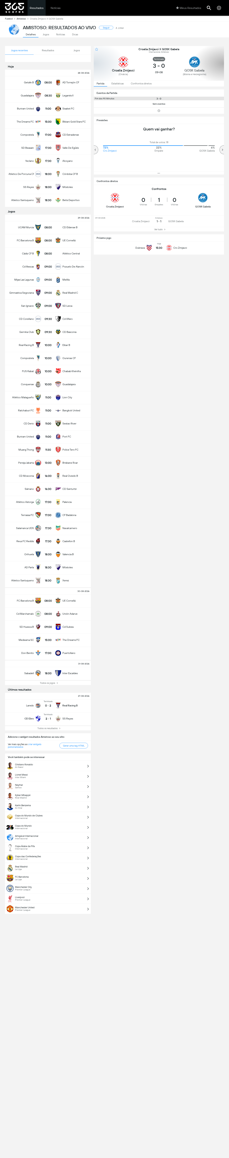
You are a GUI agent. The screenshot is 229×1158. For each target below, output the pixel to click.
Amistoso (21, 18)
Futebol (9, 18)
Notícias (55, 8)
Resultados (36, 8)
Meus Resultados (190, 8)
